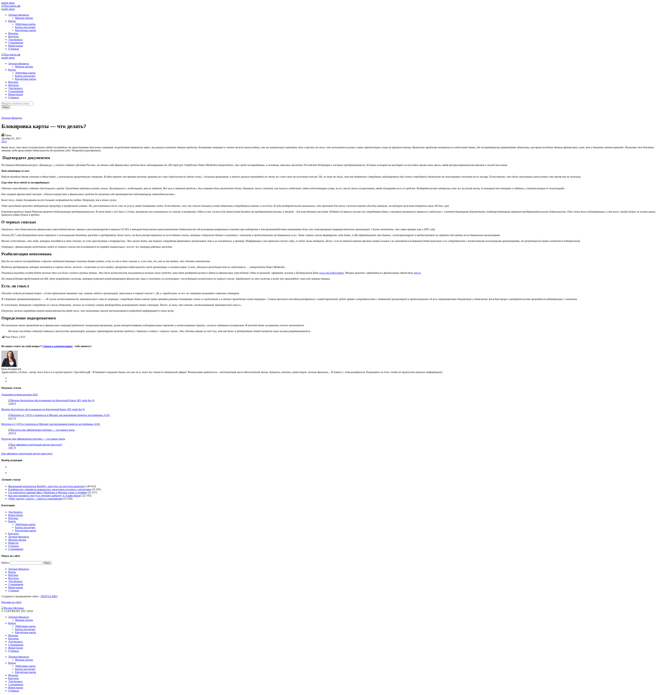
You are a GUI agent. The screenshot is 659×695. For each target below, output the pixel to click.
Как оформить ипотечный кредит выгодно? (27, 453)
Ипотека (13, 33)
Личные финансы (18, 14)
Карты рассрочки (25, 27)
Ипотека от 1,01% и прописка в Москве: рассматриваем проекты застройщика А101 (50, 424)
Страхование (15, 42)
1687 (11, 447)
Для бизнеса (15, 39)
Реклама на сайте (11, 602)
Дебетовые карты (25, 24)
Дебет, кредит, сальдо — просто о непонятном (35, 498)
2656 (11, 433)
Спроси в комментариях (57, 346)
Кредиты (13, 36)
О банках (13, 48)
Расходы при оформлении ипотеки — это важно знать (33, 438)
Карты (12, 21)
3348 (11, 403)
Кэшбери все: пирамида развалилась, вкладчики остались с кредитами (49, 489)
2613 (11, 418)
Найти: (5, 562)
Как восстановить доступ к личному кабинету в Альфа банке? (44, 495)
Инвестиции (15, 45)
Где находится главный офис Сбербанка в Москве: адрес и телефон (47, 492)
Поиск (6, 107)
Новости (13, 542)
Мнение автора (24, 17)
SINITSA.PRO (49, 596)
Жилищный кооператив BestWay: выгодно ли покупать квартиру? (47, 486)
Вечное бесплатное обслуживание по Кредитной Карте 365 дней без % (43, 409)
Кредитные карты (25, 30)
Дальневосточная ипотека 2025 (19, 394)
